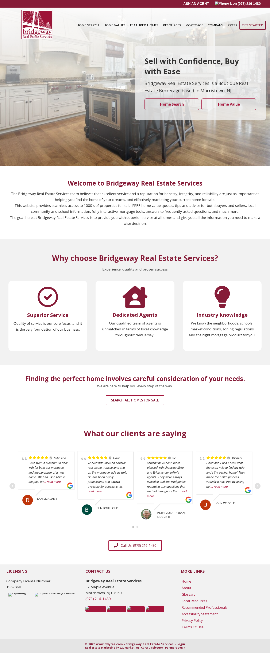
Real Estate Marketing (100, 647)
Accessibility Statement (200, 614)
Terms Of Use (193, 627)
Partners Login (175, 647)
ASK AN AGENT (196, 3)
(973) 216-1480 (249, 3)
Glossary (188, 594)
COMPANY (215, 25)
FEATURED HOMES (144, 25)
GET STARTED (252, 25)
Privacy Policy (192, 620)
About (186, 588)
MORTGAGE (194, 25)
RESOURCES (172, 25)
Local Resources (194, 601)
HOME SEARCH (88, 25)
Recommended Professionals (204, 607)
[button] (135, 400)
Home (186, 581)
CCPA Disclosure (152, 647)
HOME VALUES (115, 25)
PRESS (232, 25)
